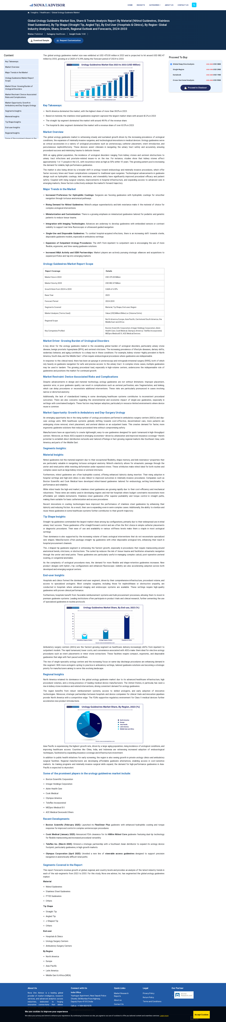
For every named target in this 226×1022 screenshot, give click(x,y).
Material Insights (12, 116)
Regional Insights (12, 133)
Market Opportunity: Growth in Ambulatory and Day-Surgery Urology (20, 104)
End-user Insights (12, 127)
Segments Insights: (13, 111)
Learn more (164, 1016)
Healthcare (45, 12)
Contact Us (183, 5)
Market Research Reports (121, 994)
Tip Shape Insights (13, 122)
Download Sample (41, 40)
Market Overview (12, 67)
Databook (177, 75)
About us (118, 1000)
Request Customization (70, 40)
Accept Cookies (201, 1015)
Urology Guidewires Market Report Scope (19, 79)
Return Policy (148, 997)
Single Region (178, 69)
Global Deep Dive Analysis (183, 64)
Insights (141, 5)
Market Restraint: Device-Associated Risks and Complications (20, 95)
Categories (154, 5)
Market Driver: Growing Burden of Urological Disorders (19, 87)
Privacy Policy (148, 993)
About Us (169, 5)
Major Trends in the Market (16, 72)
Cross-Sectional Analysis (183, 80)
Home (130, 5)
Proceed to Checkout (197, 88)
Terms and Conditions (152, 1001)
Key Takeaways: (12, 61)
